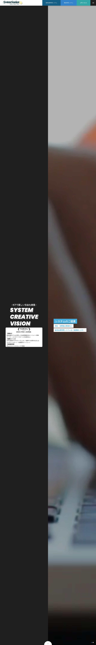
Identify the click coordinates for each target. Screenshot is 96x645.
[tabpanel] (72, 325)
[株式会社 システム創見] (12, 3)
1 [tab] (91, 642)
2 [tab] (93, 642)
